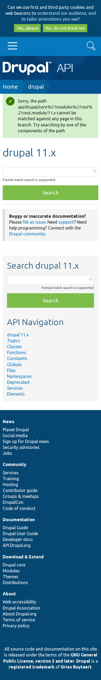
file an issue (34, 222)
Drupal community (27, 233)
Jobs (7, 453)
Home (10, 87)
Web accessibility (19, 601)
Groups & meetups (21, 496)
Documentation (19, 519)
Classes (14, 346)
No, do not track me (65, 28)
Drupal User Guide (20, 533)
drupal (36, 87)
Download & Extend (23, 556)
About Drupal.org (19, 613)
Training (11, 478)
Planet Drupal (16, 429)
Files (11, 370)
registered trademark (31, 666)
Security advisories (21, 447)
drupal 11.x (18, 334)
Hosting (10, 484)
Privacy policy (16, 625)
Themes (10, 576)
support (66, 222)
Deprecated (18, 382)
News (8, 421)
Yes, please (27, 28)
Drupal (83, 661)
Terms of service (19, 619)
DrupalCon (13, 502)
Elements (16, 394)
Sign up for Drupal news (26, 441)
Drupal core (14, 564)
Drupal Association (21, 608)
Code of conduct (19, 508)
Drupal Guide (15, 527)
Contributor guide (20, 490)
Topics (13, 340)
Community (14, 464)
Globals (14, 364)
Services (15, 388)
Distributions (15, 582)
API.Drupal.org (16, 545)
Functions (16, 352)
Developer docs (18, 539)
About (9, 593)
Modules (11, 570)
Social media (15, 435)
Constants (17, 358)
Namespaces (19, 376)
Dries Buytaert (76, 666)
